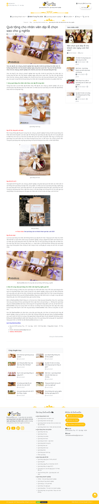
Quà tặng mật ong (42, 431)
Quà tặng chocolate (43, 436)
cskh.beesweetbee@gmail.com (74, 435)
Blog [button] (78, 16)
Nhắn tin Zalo (73, 420)
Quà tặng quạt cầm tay (44, 452)
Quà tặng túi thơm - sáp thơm (45, 441)
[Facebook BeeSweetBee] (8, 429)
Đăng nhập (88, 3)
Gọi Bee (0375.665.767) (76, 424)
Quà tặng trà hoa (42, 434)
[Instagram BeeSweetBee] (22, 429)
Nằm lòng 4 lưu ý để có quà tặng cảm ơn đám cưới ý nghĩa (83, 82)
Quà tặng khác (42, 450)
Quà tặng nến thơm (43, 438)
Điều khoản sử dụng (77, 502)
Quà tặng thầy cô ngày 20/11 (45, 466)
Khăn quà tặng (41, 454)
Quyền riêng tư (88, 502)
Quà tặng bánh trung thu (44, 443)
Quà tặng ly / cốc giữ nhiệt (45, 483)
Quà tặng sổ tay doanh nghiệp (46, 481)
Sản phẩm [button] (69, 16)
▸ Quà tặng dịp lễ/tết (42, 457)
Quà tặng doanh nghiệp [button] (53, 16)
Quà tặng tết (41, 461)
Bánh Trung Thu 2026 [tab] (36, 16)
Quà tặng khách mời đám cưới (46, 418)
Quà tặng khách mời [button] (18, 16)
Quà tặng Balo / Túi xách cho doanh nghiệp (49, 488)
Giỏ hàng (85, 6)
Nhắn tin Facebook (75, 416)
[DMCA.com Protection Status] (42, 502)
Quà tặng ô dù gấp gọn (44, 486)
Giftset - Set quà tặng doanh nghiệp (47, 479)
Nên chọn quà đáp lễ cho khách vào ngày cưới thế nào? (78, 48)
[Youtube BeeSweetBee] (13, 429)
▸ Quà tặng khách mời (42, 416)
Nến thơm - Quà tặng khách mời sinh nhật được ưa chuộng (53, 375)
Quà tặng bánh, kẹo (43, 448)
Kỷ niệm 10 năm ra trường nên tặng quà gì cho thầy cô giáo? (53, 365)
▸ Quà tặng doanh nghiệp (43, 476)
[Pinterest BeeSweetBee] (18, 429)
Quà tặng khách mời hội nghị (45, 420)
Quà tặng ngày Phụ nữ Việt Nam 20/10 (48, 464)
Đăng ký (80, 3)
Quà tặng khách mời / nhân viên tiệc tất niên (49, 427)
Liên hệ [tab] (86, 16)
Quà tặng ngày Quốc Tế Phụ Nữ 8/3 (47, 459)
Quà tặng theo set (42, 445)
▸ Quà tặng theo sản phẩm (44, 429)
